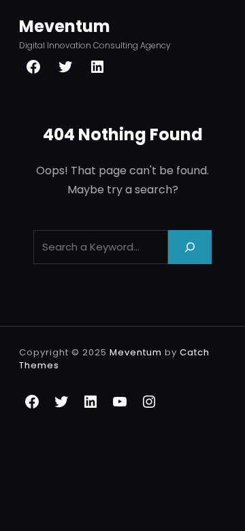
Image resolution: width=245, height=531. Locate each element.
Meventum (64, 26)
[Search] (190, 246)
